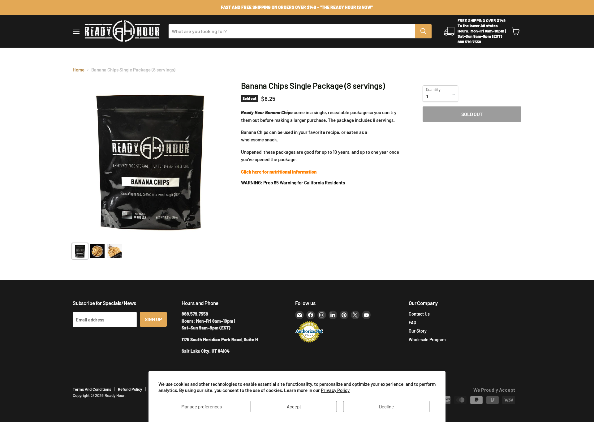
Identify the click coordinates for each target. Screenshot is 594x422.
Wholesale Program (427, 339)
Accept (294, 406)
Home (78, 69)
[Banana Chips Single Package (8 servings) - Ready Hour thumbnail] (80, 251)
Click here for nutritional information (278, 171)
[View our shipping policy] (297, 7)
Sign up (153, 319)
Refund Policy (130, 389)
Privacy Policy (335, 390)
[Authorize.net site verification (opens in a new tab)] (309, 341)
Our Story (418, 331)
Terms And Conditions (92, 389)
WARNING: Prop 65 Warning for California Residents (293, 182)
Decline (386, 406)
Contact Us (419, 313)
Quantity (433, 89)
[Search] (423, 31)
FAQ (412, 322)
